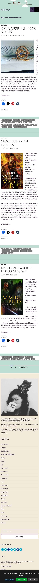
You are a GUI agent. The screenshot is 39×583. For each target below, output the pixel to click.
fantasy (16, 248)
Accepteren (21, 579)
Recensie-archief (6, 566)
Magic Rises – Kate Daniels (15, 143)
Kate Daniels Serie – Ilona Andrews (17, 269)
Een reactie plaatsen (17, 35)
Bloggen (3, 447)
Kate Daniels (27, 122)
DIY (2, 464)
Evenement (4, 468)
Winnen (3, 523)
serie (10, 126)
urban (11, 253)
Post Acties (4, 492)
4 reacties (14, 148)
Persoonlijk (4, 488)
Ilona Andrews (17, 122)
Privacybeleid (9, 579)
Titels (2, 512)
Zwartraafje (5, 10)
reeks (35, 124)
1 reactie (14, 274)
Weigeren (33, 579)
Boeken (3, 458)
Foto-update (4, 475)
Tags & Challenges (6, 505)
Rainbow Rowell (19, 124)
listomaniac (6, 359)
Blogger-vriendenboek (7, 454)
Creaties (3, 569)
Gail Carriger (6, 122)
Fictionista (4, 471)
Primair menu (36, 9)
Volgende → (23, 367)
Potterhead (4, 495)
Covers (3, 461)
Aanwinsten (4, 444)
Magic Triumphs (7, 124)
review (5, 126)
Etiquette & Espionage (28, 120)
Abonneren (19, 537)
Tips (2, 509)
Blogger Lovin (5, 451)
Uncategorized (5, 519)
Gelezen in (4, 478)
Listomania (4, 485)
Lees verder (5, 95)
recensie (28, 124)
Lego (2, 482)
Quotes (3, 499)
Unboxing (4, 516)
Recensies (4, 25)
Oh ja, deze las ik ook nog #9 (18, 30)
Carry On (17, 120)
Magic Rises (15, 251)
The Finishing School (20, 126)
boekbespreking (7, 120)
